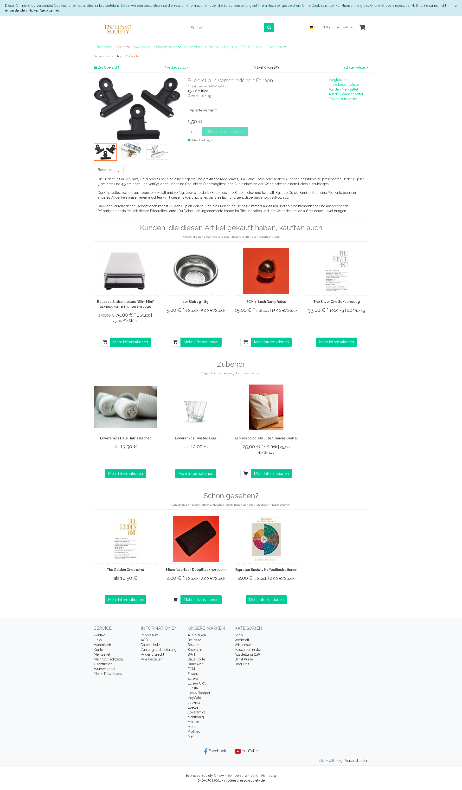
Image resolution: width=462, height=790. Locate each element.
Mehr (192, 736)
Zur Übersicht (108, 67)
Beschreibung (109, 170)
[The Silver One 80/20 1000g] (336, 271)
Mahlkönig (196, 717)
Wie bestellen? (152, 659)
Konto (98, 650)
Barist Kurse (251, 47)
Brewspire (195, 650)
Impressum (149, 635)
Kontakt (99, 635)
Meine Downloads (108, 674)
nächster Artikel (354, 67)
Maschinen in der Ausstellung (210, 47)
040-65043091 (209, 780)
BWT (192, 654)
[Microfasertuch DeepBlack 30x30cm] (196, 539)
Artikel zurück (177, 67)
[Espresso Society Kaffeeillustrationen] (266, 539)
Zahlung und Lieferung (158, 650)
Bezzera (194, 645)
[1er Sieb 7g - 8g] (196, 271)
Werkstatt (141, 47)
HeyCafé (194, 698)
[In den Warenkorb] (105, 342)
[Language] (313, 27)
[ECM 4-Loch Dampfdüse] (266, 271)
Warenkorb (102, 645)
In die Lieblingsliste (344, 84)
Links (98, 640)
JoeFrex (194, 703)
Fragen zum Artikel (343, 99)
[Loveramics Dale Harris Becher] (125, 407)
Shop (121, 47)
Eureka (193, 678)
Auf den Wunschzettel (346, 94)
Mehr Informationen (130, 342)
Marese (193, 722)
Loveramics (197, 712)
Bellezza (194, 640)
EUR (325, 27)
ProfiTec (194, 731)
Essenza (194, 674)
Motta (192, 727)
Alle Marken (197, 635)
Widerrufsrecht (152, 654)
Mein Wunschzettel (109, 659)
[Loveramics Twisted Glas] (196, 407)
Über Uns (275, 47)
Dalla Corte (196, 659)
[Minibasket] (362, 27)
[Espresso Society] (137, 29)
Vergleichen (338, 80)
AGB (144, 640)
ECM (191, 669)
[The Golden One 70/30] (125, 539)
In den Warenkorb (227, 131)
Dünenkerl (196, 664)
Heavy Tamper (199, 693)
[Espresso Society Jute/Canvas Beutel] (266, 407)
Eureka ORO (197, 683)
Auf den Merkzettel (343, 89)
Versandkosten (356, 761)
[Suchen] (269, 27)
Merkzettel (102, 654)
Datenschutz (150, 645)
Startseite (104, 47)
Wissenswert (166, 47)
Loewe (193, 707)
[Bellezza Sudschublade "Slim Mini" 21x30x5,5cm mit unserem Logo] (125, 271)
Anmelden (344, 27)
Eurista (193, 688)
